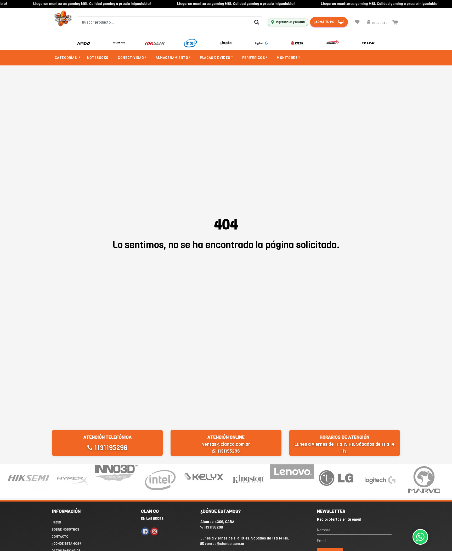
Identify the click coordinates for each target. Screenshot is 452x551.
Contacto (60, 537)
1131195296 (110, 447)
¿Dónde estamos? (66, 544)
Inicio (56, 522)
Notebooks (98, 57)
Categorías (66, 57)
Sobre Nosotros (65, 529)
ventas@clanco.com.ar (226, 444)
